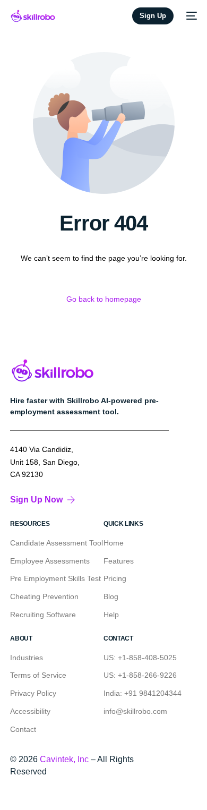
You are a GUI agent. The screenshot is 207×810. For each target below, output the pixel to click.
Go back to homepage (103, 299)
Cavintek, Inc (64, 759)
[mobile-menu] (190, 16)
